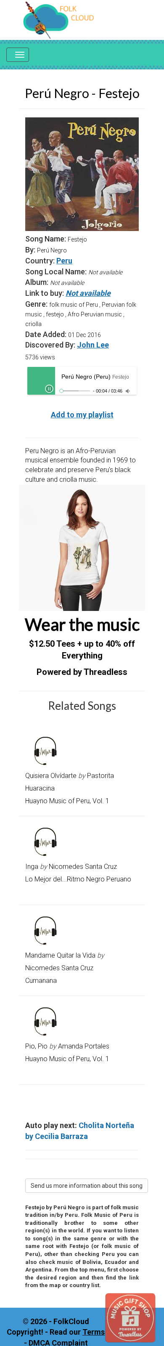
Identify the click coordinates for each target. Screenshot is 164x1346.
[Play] (49, 388)
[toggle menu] (17, 55)
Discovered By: (50, 344)
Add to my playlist (82, 414)
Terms (93, 1331)
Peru (64, 260)
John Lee (93, 344)
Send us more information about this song (87, 1185)
